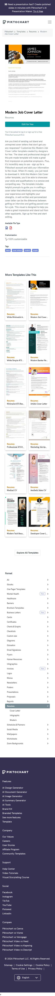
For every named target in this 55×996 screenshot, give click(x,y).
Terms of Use (18, 968)
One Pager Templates (16, 589)
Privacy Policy (35, 968)
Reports (10, 701)
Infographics (12, 664)
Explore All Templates (27, 552)
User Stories (8, 845)
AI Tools (6, 804)
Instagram (7, 896)
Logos (9, 673)
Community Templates (13, 853)
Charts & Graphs (14, 626)
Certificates (11, 622)
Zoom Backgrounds (15, 743)
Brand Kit (7, 808)
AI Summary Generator (14, 800)
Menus (10, 678)
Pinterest (6, 909)
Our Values (8, 836)
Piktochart (9, 31)
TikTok (6, 900)
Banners (10, 603)
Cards (9, 617)
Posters (10, 687)
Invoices (10, 668)
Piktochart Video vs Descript (17, 949)
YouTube (6, 905)
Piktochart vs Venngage (14, 937)
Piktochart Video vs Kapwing (17, 945)
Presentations (12, 692)
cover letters (17, 250)
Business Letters (14, 612)
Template (7, 821)
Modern (13, 720)
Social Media (12, 729)
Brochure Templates (15, 608)
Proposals (11, 697)
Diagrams (11, 640)
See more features (11, 817)
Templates (21, 31)
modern (27, 250)
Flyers (9, 654)
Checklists (11, 631)
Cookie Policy (43, 965)
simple (35, 250)
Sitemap (8, 965)
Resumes (33, 31)
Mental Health (13, 594)
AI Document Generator (14, 791)
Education (11, 645)
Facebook (7, 892)
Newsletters (12, 682)
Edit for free (27, 124)
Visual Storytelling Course (15, 877)
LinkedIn (6, 913)
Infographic (14, 715)
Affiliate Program (10, 849)
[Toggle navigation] (49, 22)
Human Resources (14, 659)
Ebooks (10, 584)
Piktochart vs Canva (12, 928)
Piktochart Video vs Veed (15, 941)
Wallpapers (12, 734)
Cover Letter (15, 711)
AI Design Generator (12, 787)
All (8, 580)
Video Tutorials (10, 873)
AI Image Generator (12, 796)
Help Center (8, 868)
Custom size (12, 636)
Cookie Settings (24, 965)
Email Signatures (14, 650)
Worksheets (12, 739)
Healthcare (11, 598)
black (8, 250)
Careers (6, 840)
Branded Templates (12, 813)
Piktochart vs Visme (12, 932)
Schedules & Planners (16, 725)
